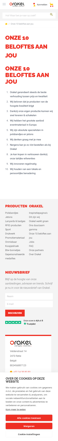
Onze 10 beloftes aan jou (22, 23)
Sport (8, 229)
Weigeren (29, 426)
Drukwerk (10, 233)
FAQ (31, 246)
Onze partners (36, 250)
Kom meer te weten (16, 409)
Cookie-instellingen (29, 434)
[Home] (19, 5)
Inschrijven (15, 313)
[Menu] (4, 4)
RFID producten (13, 225)
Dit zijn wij (34, 217)
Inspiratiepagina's (38, 213)
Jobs (31, 242)
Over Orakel (35, 254)
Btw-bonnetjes (12, 250)
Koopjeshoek (12, 246)
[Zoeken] (51, 15)
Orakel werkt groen (38, 221)
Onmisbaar (11, 242)
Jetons (8, 217)
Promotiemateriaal (15, 238)
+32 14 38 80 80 (22, 372)
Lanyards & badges (15, 221)
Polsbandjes (11, 213)
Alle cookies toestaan (29, 417)
